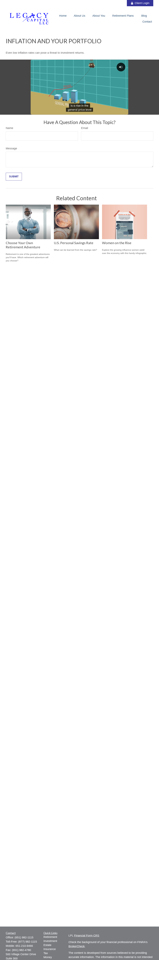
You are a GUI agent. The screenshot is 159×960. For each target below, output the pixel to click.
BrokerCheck (76, 946)
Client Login (142, 3)
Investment (50, 941)
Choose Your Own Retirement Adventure (23, 245)
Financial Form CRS (86, 935)
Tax (45, 953)
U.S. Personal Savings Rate (73, 243)
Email (84, 128)
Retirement (50, 937)
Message (11, 148)
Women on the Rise (116, 243)
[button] (63, 16)
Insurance (49, 949)
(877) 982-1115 (27, 941)
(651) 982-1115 (24, 937)
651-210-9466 (24, 945)
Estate (47, 945)
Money (47, 957)
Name (9, 128)
